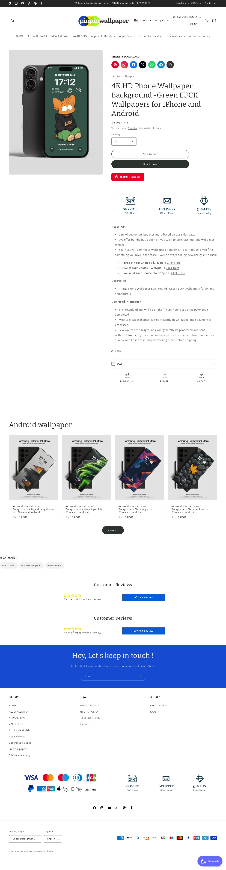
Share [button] (118, 351)
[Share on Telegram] (161, 64)
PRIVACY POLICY (89, 705)
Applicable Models (19, 730)
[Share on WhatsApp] (152, 64)
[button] (13, 21)
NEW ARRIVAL (17, 718)
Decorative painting (20, 742)
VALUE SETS (16, 724)
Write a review (143, 597)
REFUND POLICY (89, 711)
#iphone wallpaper (31, 565)
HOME (12, 705)
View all (113, 530)
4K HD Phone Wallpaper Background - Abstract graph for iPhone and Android (85, 509)
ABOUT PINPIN (158, 705)
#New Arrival (54, 565)
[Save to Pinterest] (115, 64)
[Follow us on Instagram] (124, 64)
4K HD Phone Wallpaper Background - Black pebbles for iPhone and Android (189, 509)
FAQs (153, 711)
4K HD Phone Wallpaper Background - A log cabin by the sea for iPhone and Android (33, 509)
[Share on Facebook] (133, 64)
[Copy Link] (170, 64)
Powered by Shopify (43, 851)
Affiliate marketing (19, 755)
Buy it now (150, 164)
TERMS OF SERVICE (90, 718)
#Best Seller (8, 565)
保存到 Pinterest (130, 176)
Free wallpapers (18, 749)
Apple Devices (17, 736)
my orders (85, 724)
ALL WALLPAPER (18, 711)
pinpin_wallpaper (25, 851)
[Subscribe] (141, 676)
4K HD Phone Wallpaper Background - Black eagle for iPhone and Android (135, 509)
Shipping (132, 128)
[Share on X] (142, 64)
